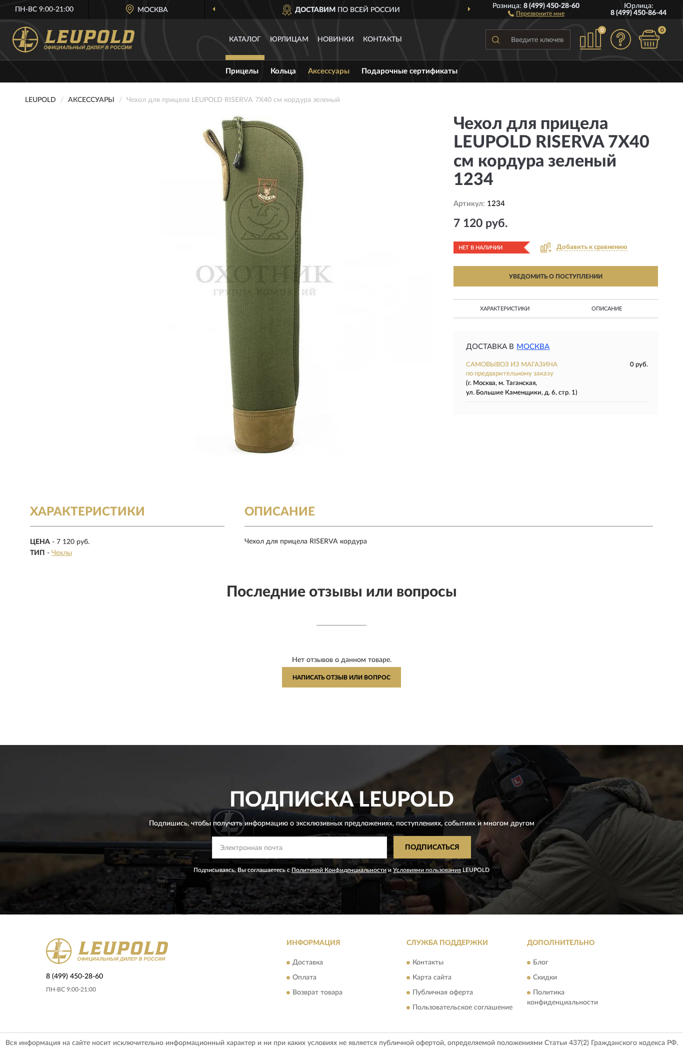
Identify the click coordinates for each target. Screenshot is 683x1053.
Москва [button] (533, 346)
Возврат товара (317, 992)
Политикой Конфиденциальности (339, 870)
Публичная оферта (442, 992)
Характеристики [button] (505, 309)
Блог (540, 962)
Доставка (307, 962)
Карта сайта (432, 977)
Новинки (336, 39)
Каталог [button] (245, 39)
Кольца (283, 71)
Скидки (545, 977)
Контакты (382, 39)
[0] (649, 39)
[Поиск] (496, 40)
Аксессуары (329, 71)
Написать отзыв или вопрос (341, 677)
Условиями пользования (427, 870)
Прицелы (242, 71)
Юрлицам (289, 39)
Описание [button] (607, 309)
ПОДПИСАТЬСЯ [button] (432, 847)
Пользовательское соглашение (462, 1007)
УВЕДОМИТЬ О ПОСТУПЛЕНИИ (555, 277)
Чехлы (62, 553)
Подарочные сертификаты (410, 71)
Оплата (304, 977)
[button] (536, 13)
